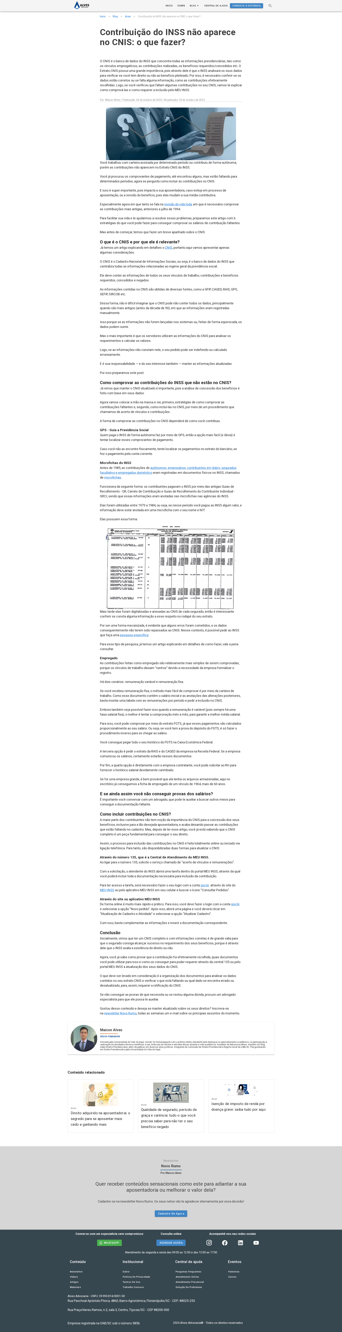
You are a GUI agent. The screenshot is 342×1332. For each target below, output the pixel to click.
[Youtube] (256, 1243)
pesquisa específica (134, 635)
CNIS (168, 247)
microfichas (112, 477)
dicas (128, 16)
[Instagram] (209, 1243)
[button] (270, 5)
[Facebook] (225, 1243)
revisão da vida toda (178, 204)
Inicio (103, 16)
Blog (115, 16)
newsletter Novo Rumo (120, 1013)
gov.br (205, 885)
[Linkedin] (240, 1243)
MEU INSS (107, 890)
